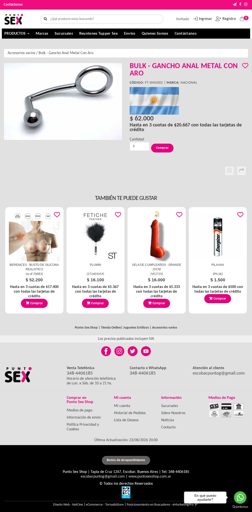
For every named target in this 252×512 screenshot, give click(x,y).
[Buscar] (45, 19)
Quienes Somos (155, 34)
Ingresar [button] (205, 19)
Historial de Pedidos (130, 413)
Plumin (95, 265)
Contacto (168, 427)
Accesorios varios (21, 53)
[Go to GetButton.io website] (240, 507)
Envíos (129, 34)
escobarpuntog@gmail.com (219, 373)
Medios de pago (79, 410)
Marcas (42, 34)
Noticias (167, 420)
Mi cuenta (122, 406)
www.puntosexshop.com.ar (149, 477)
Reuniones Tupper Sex (98, 34)
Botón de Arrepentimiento (126, 460)
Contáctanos (185, 34)
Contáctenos (13, 5)
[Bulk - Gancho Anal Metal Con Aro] (63, 101)
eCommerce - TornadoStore (105, 504)
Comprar (36, 303)
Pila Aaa (217, 265)
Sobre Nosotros (173, 413)
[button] (234, 4)
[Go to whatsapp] (240, 497)
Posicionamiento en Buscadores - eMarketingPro (160, 504)
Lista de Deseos (126, 420)
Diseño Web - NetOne (68, 504)
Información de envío (84, 418)
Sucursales (64, 34)
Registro (229, 19)
